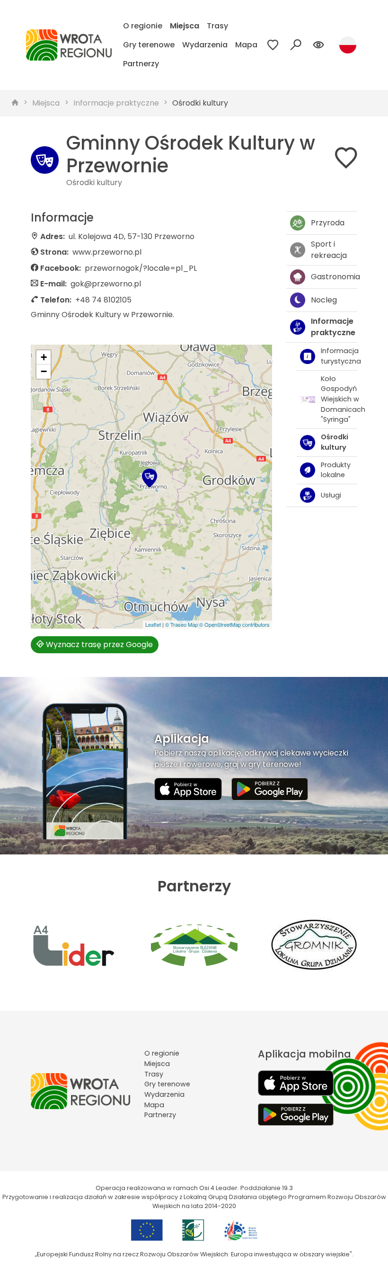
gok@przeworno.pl (106, 283)
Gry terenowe (149, 44)
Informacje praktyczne (116, 103)
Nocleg (324, 299)
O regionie (142, 25)
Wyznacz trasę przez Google (98, 644)
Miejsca (184, 25)
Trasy (217, 25)
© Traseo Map (181, 624)
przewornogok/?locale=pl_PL (141, 268)
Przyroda (327, 222)
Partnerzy (141, 63)
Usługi (331, 495)
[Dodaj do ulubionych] (346, 160)
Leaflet (153, 624)
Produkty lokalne (336, 470)
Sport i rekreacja (329, 250)
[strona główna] (15, 103)
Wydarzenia (205, 44)
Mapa (246, 44)
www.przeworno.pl (106, 252)
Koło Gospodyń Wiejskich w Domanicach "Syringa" (339, 399)
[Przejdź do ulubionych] (273, 44)
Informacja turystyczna (339, 356)
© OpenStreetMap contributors (234, 624)
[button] (149, 478)
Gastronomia (334, 276)
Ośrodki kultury (200, 103)
